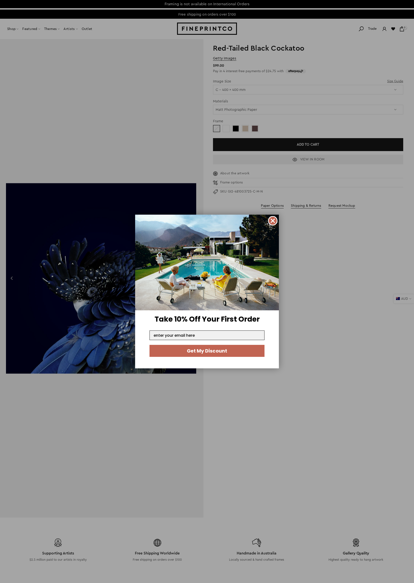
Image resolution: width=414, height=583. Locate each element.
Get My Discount (207, 350)
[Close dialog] (273, 221)
